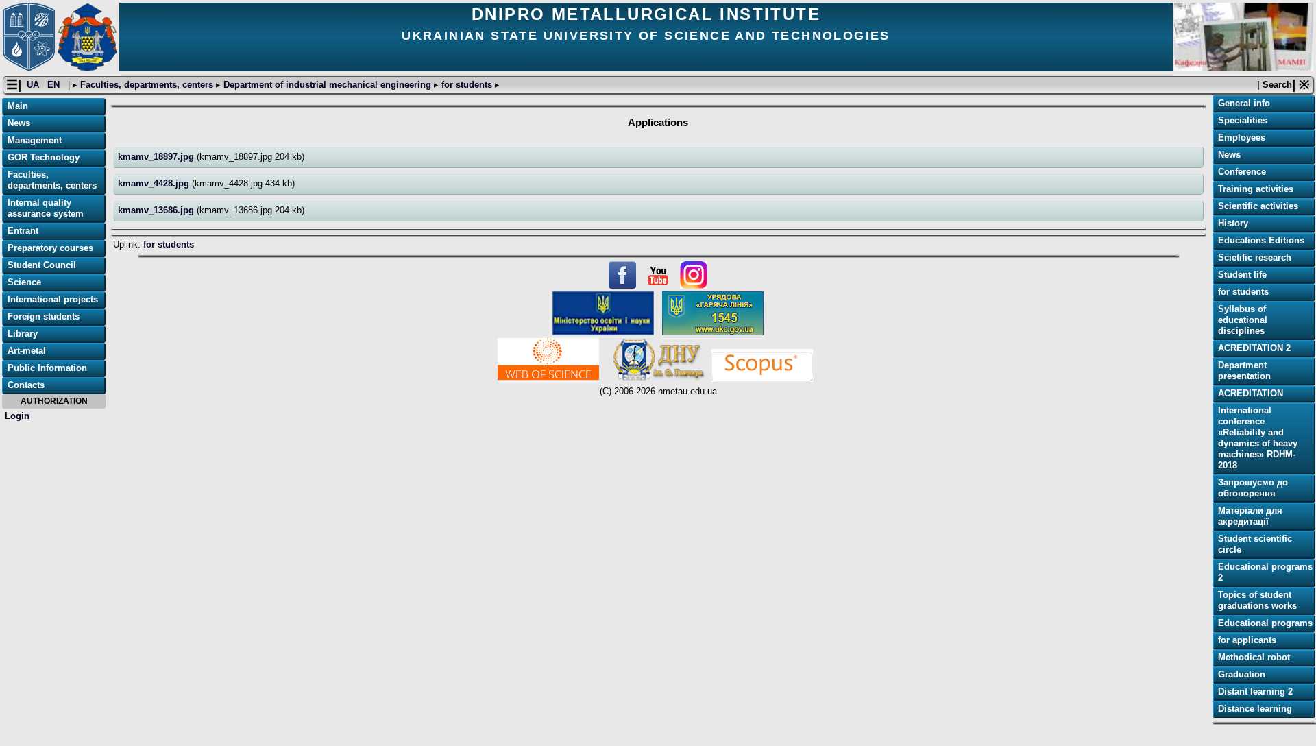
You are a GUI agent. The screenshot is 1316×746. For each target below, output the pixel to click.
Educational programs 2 (1265, 572)
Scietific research (1254, 257)
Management (35, 140)
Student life (1242, 274)
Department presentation (1244, 370)
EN (54, 85)
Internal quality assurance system (46, 208)
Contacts (26, 385)
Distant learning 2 (1255, 691)
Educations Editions (1261, 240)
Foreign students (44, 316)
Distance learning (1255, 708)
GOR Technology (44, 157)
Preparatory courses (50, 248)
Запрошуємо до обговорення (1253, 487)
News (19, 123)
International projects (53, 299)
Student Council (42, 265)
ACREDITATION (1250, 393)
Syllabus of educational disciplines (1242, 320)
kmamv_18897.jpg (157, 157)
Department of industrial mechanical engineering (327, 85)
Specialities (1242, 120)
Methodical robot (1254, 657)
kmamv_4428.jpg (155, 183)
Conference (1242, 172)
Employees (1241, 137)
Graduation (1241, 674)
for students (467, 85)
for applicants (1247, 640)
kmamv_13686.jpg (157, 210)
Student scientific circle (1255, 544)
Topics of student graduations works (1257, 600)
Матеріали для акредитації (1250, 516)
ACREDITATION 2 (1254, 348)
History (1233, 223)
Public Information (47, 368)
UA (34, 85)
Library (23, 333)
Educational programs (1265, 623)
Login (17, 416)
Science (24, 282)
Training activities (1255, 189)
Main (18, 106)
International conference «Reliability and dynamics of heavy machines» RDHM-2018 (1257, 437)
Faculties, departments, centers (146, 85)
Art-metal (27, 351)
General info (1244, 103)
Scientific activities (1258, 206)
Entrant (23, 231)
